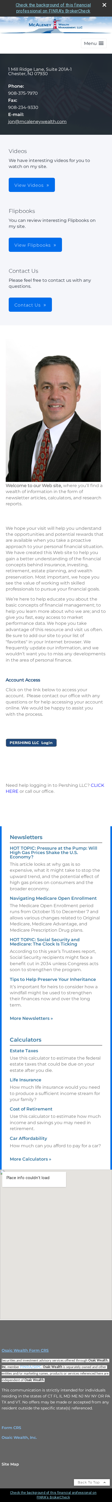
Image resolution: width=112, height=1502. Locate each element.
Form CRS (11, 1427)
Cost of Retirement (31, 1109)
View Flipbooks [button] (32, 245)
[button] (94, 43)
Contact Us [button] (27, 305)
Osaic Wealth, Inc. (19, 1437)
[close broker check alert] (104, 5)
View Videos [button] (29, 185)
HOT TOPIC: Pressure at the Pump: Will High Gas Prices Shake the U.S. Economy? (53, 852)
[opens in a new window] (31, 745)
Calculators (25, 1039)
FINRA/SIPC (30, 1367)
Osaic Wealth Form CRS (25, 1350)
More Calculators (30, 1159)
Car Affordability (28, 1138)
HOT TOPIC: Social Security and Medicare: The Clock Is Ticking (45, 942)
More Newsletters (31, 1018)
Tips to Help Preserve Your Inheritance (53, 979)
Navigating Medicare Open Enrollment (53, 898)
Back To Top (89, 1482)
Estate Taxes (24, 1050)
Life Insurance (25, 1079)
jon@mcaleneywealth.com (37, 121)
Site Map (10, 1464)
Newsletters (26, 837)
